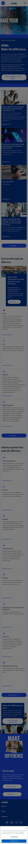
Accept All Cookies (14, 841)
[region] (14, 835)
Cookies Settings (14, 836)
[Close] (26, 828)
